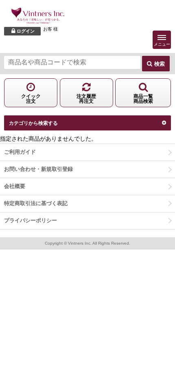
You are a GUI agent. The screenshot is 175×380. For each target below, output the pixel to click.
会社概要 (14, 186)
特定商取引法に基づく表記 (36, 203)
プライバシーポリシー (30, 220)
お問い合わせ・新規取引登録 (38, 169)
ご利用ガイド (20, 152)
